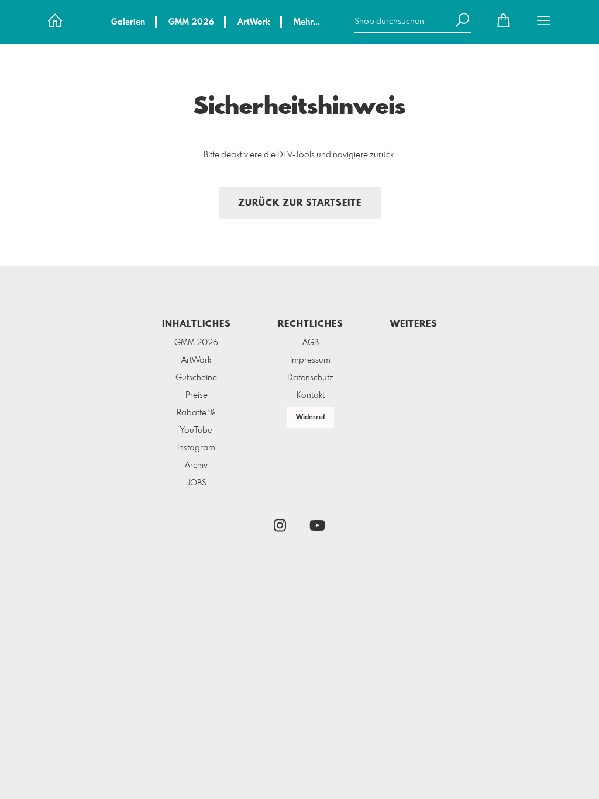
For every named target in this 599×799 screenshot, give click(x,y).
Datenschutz (310, 378)
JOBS (196, 483)
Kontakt (311, 395)
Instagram (196, 448)
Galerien (128, 22)
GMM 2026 (191, 22)
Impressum (310, 360)
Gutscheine (196, 378)
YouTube (196, 430)
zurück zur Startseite (300, 203)
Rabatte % (196, 413)
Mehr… (306, 22)
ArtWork (253, 22)
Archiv (196, 466)
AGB (310, 343)
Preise (196, 395)
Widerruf (310, 417)
